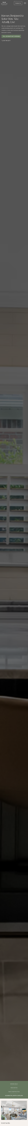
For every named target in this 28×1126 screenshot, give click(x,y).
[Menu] (25, 3)
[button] (18, 3)
